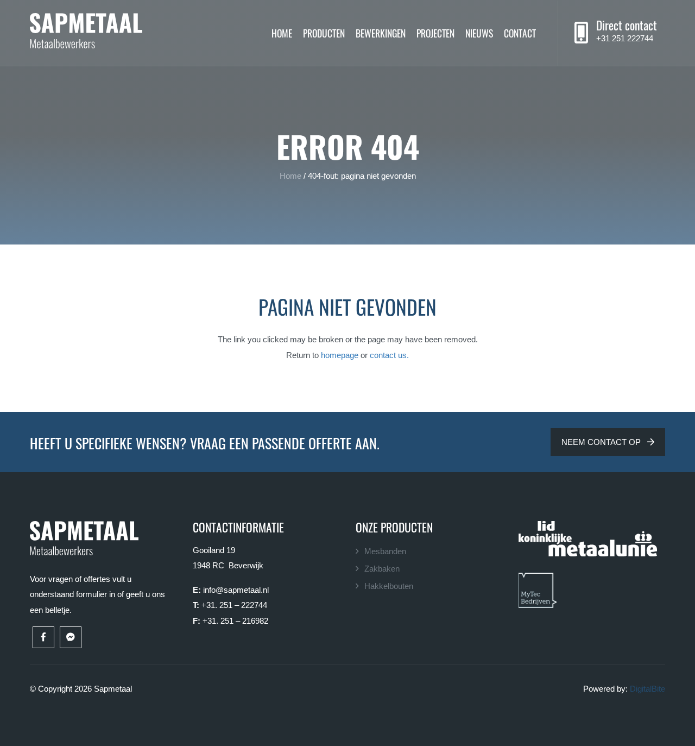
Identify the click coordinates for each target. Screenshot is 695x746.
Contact (520, 32)
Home (281, 32)
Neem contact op (602, 442)
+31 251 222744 (624, 38)
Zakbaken (382, 568)
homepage (339, 355)
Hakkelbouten (388, 586)
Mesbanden (385, 551)
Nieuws (479, 32)
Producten (324, 32)
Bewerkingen (381, 32)
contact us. (389, 355)
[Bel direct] (581, 33)
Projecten (435, 32)
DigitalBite (647, 688)
